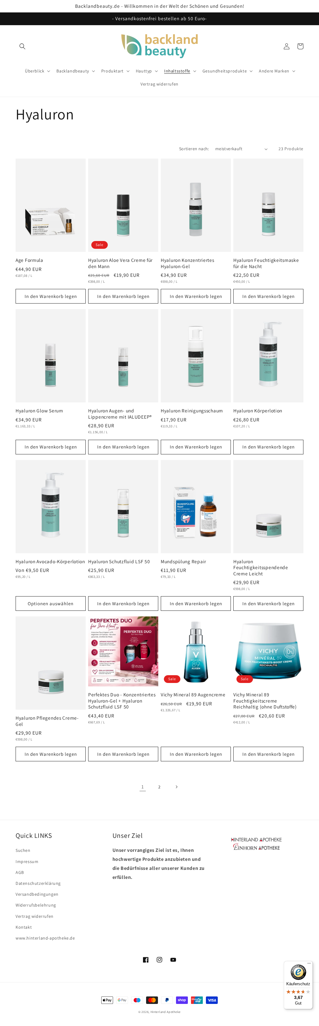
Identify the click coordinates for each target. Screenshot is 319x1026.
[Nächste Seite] (176, 787)
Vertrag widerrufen (35, 916)
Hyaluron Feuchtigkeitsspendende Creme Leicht (260, 568)
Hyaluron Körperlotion (257, 411)
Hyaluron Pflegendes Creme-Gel (47, 721)
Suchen (23, 850)
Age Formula (29, 260)
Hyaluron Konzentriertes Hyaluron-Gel (187, 263)
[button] (22, 46)
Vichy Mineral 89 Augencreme (193, 695)
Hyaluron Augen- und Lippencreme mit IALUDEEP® (120, 414)
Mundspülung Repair (183, 561)
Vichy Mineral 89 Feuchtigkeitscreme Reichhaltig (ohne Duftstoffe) (265, 701)
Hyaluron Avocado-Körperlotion (50, 561)
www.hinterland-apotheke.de (45, 938)
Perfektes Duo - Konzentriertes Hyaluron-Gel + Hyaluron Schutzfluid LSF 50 (122, 701)
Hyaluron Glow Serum (39, 411)
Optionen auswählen (51, 603)
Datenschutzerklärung (38, 883)
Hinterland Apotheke (165, 1012)
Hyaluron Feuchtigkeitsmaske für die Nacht (266, 263)
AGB (20, 872)
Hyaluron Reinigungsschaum (192, 411)
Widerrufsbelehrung (36, 905)
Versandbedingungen (37, 894)
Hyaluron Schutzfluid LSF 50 (119, 561)
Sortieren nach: (194, 148)
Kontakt (24, 927)
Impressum (27, 861)
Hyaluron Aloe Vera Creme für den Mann (120, 263)
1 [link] (142, 786)
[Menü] (309, 964)
